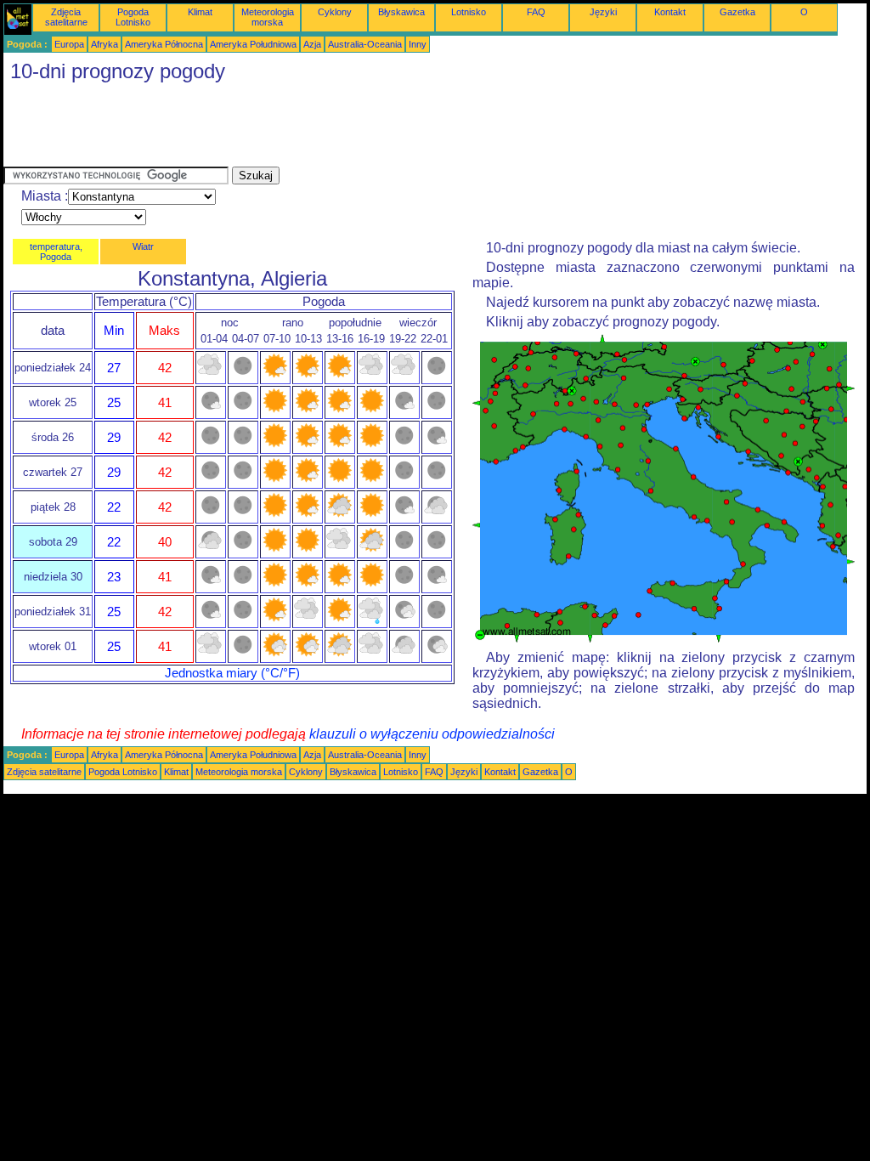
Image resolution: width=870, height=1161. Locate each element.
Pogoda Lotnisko (133, 17)
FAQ (536, 12)
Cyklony (335, 12)
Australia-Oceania (365, 44)
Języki (603, 12)
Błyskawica (401, 12)
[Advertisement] (312, 128)
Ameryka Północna (164, 44)
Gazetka (737, 12)
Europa (69, 44)
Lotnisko (468, 12)
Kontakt (670, 12)
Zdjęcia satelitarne (66, 17)
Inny (418, 44)
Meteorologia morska (267, 17)
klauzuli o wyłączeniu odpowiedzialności (432, 734)
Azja (312, 44)
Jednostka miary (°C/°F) (232, 673)
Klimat (200, 12)
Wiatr (143, 246)
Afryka (104, 44)
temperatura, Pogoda (56, 251)
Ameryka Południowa (253, 44)
